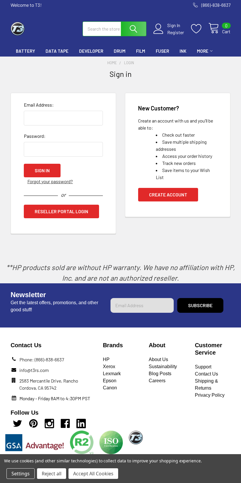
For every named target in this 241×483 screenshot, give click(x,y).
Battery (25, 51)
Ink (183, 51)
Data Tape (57, 51)
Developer (91, 51)
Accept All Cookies (93, 473)
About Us (158, 359)
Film (140, 51)
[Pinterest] (33, 423)
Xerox (109, 366)
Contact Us (206, 373)
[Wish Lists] (199, 29)
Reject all (51, 473)
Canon (110, 387)
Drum (119, 51)
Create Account (168, 194)
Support (203, 366)
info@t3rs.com (34, 370)
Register (175, 32)
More (202, 51)
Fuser (162, 51)
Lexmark (112, 373)
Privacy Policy (210, 395)
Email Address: (39, 104)
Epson (109, 380)
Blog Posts (160, 373)
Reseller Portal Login (61, 211)
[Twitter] (18, 423)
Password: (35, 136)
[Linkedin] (81, 423)
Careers (157, 380)
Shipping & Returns (206, 384)
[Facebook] (65, 423)
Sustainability (163, 366)
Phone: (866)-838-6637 (41, 359)
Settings (20, 473)
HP (106, 359)
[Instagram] (49, 423)
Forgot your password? (50, 181)
